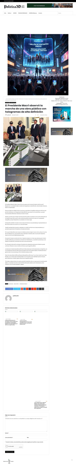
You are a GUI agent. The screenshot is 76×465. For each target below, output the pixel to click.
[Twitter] (70, 1)
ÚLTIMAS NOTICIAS (13, 102)
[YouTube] (68, 1)
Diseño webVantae (8, 461)
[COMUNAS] (14, 6)
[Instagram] (66, 1)
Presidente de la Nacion (23, 283)
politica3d (16, 296)
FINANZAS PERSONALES (22, 13)
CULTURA (16, 98)
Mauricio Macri (16, 283)
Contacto (40, 13)
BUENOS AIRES (11, 98)
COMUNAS (21, 98)
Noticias (9, 13)
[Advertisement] (38, 24)
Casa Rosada (11, 283)
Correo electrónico (9, 437)
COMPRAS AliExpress (33, 13)
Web (28, 437)
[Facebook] (72, 1)
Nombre (7, 433)
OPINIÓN (15, 13)
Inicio (5, 13)
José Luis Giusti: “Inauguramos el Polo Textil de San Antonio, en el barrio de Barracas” (26, 322)
